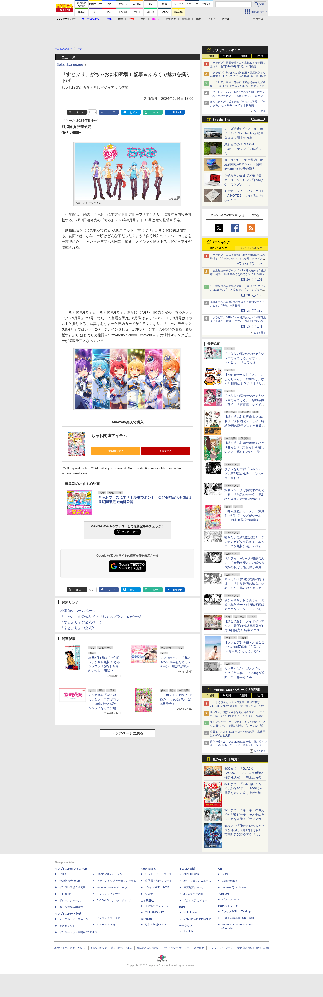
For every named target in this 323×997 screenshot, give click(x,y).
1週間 (243, 55)
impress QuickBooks (234, 887)
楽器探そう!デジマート (158, 880)
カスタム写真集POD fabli (238, 918)
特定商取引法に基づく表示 (253, 947)
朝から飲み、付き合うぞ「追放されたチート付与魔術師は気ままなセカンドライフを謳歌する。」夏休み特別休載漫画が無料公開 (244, 608)
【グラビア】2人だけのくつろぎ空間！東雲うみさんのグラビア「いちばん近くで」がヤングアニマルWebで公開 (237, 96)
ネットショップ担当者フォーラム (116, 880)
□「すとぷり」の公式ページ (80, 622)
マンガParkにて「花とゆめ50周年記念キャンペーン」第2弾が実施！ (176, 662)
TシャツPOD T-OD (157, 887)
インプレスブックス (108, 918)
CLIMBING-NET (154, 912)
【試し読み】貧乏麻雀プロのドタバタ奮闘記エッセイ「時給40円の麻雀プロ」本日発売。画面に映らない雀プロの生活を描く (244, 425)
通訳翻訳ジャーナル (195, 887)
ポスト (79, 112)
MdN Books (190, 912)
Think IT (64, 874)
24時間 (227, 55)
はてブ (133, 112)
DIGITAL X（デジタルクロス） (115, 900)
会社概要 (199, 947)
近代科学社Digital (155, 924)
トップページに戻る (127, 733)
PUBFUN (223, 893)
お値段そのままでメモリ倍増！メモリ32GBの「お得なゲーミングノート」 (243, 180)
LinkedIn (177, 112)
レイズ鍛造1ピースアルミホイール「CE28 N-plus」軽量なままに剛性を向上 (243, 133)
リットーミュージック (158, 874)
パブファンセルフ (232, 899)
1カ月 (259, 55)
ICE (220, 868)
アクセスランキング (226, 50)
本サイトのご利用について (70, 947)
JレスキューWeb (193, 893)
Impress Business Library (112, 887)
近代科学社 (147, 919)
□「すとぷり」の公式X (76, 628)
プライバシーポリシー (176, 947)
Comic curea (229, 880)
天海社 (226, 874)
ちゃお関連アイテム (109, 435)
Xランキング (221, 242)
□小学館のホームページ (77, 611)
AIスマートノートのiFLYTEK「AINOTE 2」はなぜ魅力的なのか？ (244, 195)
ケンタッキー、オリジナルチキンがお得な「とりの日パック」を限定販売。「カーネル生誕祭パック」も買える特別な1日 (237, 725)
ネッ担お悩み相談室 (71, 907)
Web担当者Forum (69, 880)
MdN (182, 907)
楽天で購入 (166, 450)
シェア (111, 112)
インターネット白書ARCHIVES (78, 932)
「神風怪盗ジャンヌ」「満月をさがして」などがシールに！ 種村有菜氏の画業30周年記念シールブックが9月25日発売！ (244, 519)
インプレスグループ (220, 947)
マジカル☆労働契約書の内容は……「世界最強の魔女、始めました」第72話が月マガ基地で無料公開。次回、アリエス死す (244, 587)
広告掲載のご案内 (121, 947)
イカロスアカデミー (195, 900)
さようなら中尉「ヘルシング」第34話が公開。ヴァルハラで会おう (244, 473)
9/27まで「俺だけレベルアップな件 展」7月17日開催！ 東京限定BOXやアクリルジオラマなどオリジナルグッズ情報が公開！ (244, 834)
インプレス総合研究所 (72, 887)
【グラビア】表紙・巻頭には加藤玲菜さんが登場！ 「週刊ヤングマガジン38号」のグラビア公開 (238, 86)
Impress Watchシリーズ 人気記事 (236, 689)
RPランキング (218, 248)
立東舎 (149, 893)
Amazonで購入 (116, 450)
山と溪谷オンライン (157, 906)
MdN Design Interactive (197, 919)
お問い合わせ (99, 947)
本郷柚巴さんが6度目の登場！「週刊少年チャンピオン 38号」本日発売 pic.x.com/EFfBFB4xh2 (237, 305)
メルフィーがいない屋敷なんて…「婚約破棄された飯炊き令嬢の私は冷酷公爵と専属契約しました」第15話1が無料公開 (244, 567)
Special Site (221, 119)
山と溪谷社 (147, 900)
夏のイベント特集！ (226, 759)
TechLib (188, 931)
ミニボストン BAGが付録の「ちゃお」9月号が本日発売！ (176, 699)
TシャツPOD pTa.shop (236, 911)
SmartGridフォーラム (109, 874)
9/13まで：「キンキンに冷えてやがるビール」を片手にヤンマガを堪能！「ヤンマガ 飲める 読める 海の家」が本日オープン (244, 818)
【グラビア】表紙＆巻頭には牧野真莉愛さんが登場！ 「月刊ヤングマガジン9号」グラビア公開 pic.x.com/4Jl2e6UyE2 (237, 258)
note (155, 112)
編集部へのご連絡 (147, 947)
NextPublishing (106, 924)
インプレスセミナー (108, 893)
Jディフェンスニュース (197, 880)
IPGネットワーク (228, 906)
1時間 (210, 55)
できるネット (67, 925)
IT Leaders (65, 893)
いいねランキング (251, 248)
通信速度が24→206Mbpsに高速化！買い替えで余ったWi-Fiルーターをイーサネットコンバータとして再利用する (238, 745)
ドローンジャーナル (71, 900)
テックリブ (185, 925)
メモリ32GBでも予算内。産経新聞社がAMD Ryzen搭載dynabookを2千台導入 (243, 164)
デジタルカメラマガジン (73, 919)
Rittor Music (148, 868)
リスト (92, 112)
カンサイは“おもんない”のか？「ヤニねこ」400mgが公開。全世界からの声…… (244, 673)
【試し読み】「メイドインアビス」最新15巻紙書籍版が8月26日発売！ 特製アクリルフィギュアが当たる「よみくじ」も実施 (244, 630)
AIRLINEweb (191, 874)
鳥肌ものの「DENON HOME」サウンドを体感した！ (242, 149)
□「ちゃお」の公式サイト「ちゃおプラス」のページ (99, 616)
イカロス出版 (187, 868)
